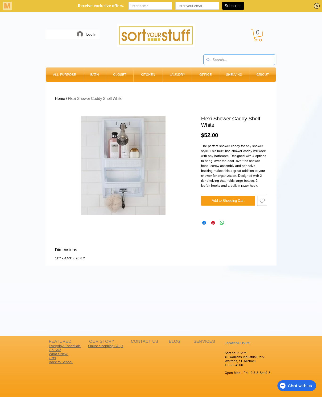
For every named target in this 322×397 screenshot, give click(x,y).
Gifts (52, 358)
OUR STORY (102, 341)
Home (60, 99)
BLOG (175, 341)
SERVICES (204, 341)
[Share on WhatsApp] (222, 223)
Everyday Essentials (65, 346)
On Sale (55, 350)
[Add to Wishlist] (262, 201)
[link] (258, 35)
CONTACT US (144, 341)
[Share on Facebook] (204, 223)
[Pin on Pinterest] (213, 223)
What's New (58, 354)
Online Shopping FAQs (105, 346)
